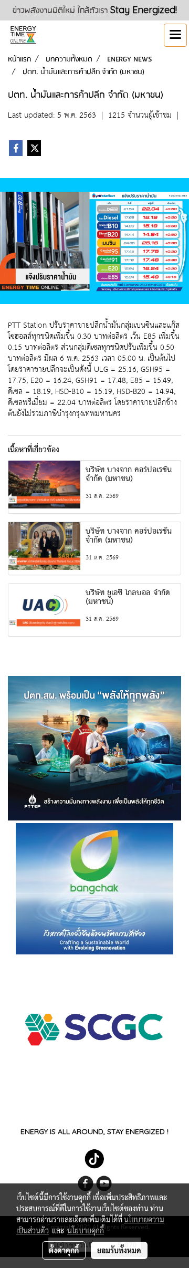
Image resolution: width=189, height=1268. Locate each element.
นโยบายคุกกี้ (85, 1230)
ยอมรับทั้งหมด (119, 1250)
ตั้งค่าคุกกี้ (64, 1250)
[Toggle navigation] (175, 35)
